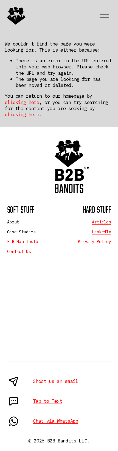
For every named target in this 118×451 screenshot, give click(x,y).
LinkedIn (101, 231)
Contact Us (19, 251)
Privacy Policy (94, 241)
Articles (101, 222)
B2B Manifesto (22, 241)
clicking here (22, 102)
